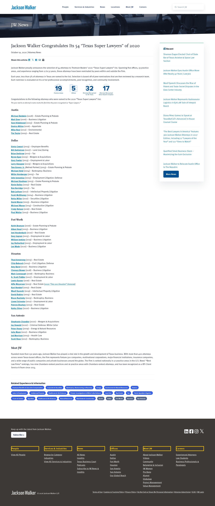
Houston (130, 398)
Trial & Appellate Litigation (142, 393)
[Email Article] (40, 59)
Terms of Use (98, 492)
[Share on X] (33, 59)
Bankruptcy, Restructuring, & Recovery (79, 387)
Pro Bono (147, 472)
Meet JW (129, 6)
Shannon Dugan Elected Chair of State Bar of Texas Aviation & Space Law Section (180, 57)
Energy (99, 387)
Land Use (108, 393)
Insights (80, 458)
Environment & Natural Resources (117, 387)
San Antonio (141, 398)
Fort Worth (119, 398)
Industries (48, 458)
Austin (101, 398)
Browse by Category (53, 454)
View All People (18, 454)
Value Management (152, 485)
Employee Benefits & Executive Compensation (28, 387)
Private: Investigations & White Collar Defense (86, 393)
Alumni (146, 475)
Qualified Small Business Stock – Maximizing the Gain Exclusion (178, 152)
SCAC (194, 492)
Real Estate (119, 393)
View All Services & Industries (58, 461)
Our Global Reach (118, 475)
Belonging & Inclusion (153, 465)
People (65, 6)
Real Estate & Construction (85, 398)
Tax (128, 393)
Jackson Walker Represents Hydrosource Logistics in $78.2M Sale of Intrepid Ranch (181, 102)
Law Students (182, 458)
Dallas (109, 398)
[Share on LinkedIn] (29, 59)
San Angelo (115, 468)
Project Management (152, 482)
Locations (115, 6)
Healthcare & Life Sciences (57, 393)
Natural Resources (66, 398)
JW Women (148, 468)
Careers (142, 6)
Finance (134, 387)
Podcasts (81, 465)
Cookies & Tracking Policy (114, 492)
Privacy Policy (130, 492)
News (102, 6)
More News (171, 174)
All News (81, 454)
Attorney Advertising (182, 492)
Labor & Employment (19, 393)
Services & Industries (84, 6)
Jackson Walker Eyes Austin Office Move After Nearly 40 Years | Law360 (181, 72)
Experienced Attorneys (186, 454)
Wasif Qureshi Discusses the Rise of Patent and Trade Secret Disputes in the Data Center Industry (181, 86)
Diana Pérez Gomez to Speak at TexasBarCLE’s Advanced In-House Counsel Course (179, 119)
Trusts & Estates (18, 398)
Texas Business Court (86, 461)
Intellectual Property (37, 393)
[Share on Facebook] (36, 59)
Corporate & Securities (54, 387)
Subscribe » (18, 434)
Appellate (31, 398)
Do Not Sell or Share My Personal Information (155, 492)
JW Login (200, 492)
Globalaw (147, 478)
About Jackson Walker (153, 454)
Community (148, 461)
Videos (146, 458)
